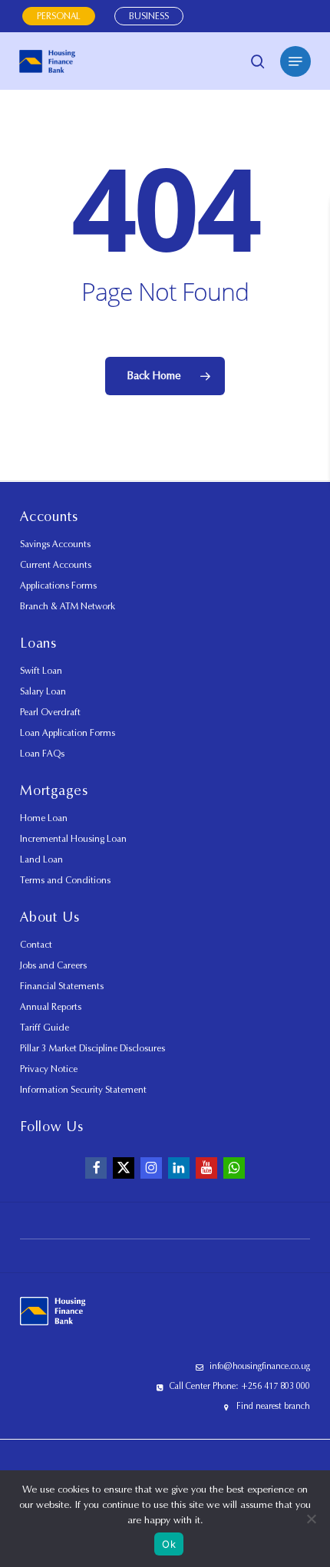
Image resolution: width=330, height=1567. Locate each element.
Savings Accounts (55, 543)
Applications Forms (58, 585)
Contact (36, 944)
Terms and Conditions (65, 880)
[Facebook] (96, 1168)
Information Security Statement (83, 1089)
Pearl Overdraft (50, 712)
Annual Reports (50, 1006)
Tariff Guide (44, 1027)
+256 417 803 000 (275, 1386)
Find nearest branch (273, 1405)
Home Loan (44, 817)
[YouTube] (206, 1168)
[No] (310, 1518)
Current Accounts (55, 564)
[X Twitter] (123, 1168)
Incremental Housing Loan (73, 838)
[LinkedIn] (179, 1168)
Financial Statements (62, 985)
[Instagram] (151, 1168)
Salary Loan (43, 691)
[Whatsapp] (234, 1168)
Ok (169, 1544)
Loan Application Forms (67, 732)
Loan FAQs (42, 753)
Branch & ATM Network (67, 606)
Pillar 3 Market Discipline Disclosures (92, 1048)
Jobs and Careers (53, 965)
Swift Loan (41, 670)
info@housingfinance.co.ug (260, 1366)
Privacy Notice (49, 1068)
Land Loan (41, 859)
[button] (295, 61)
